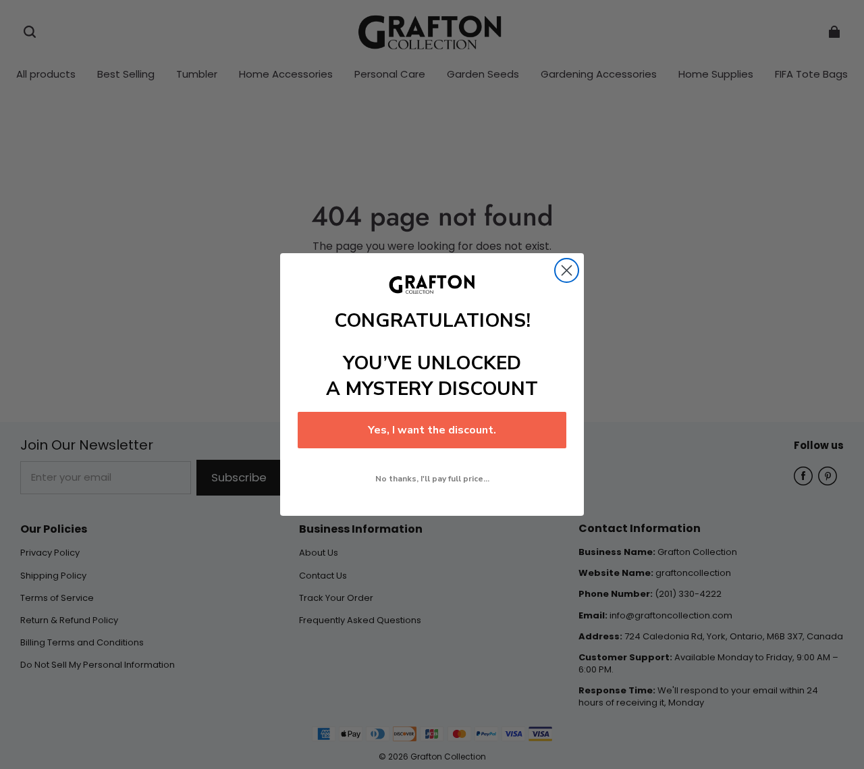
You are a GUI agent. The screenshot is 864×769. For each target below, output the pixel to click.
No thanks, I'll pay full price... (432, 478)
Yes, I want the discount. (432, 430)
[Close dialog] (566, 270)
